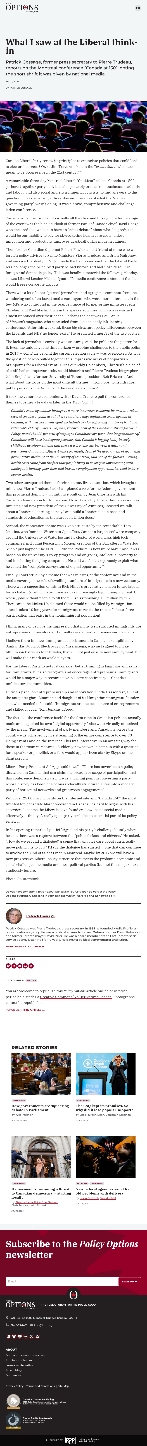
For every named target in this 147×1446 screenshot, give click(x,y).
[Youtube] (19, 1336)
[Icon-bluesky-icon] (8, 966)
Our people (13, 1375)
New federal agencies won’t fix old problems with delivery (102, 1191)
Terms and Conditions (40, 1386)
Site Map (63, 1386)
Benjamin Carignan (118, 1114)
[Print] (25, 966)
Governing (19, 1100)
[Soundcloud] (25, 1336)
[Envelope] (19, 966)
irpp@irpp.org (43, 1325)
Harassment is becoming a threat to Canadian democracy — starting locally (41, 1193)
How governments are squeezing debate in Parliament (40, 1107)
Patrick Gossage (21, 88)
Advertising (14, 1370)
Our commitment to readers (25, 1355)
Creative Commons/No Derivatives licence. (76, 996)
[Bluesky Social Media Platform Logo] (14, 1336)
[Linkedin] (14, 966)
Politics (31, 980)
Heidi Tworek (38, 1205)
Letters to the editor (20, 1365)
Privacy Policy (14, 1386)
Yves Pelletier (24, 1114)
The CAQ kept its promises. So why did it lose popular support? (104, 1107)
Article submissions (19, 1360)
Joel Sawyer (50, 1202)
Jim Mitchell (108, 1198)
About (11, 1349)
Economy (82, 1183)
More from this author (23, 946)
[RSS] (37, 1336)
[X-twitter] (31, 966)
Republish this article (23, 1010)
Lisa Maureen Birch (92, 1114)
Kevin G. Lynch (89, 1198)
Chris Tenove (19, 1205)
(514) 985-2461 (18, 1325)
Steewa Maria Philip (28, 1202)
